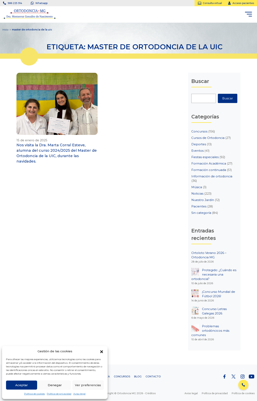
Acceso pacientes (243, 3)
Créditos (150, 393)
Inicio (5, 29)
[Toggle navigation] (248, 15)
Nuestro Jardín (202, 200)
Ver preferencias (88, 385)
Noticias (197, 193)
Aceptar (21, 385)
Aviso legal (79, 393)
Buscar (227, 98)
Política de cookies (34, 393)
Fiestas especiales (205, 157)
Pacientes (198, 206)
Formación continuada (208, 170)
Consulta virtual (212, 3)
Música (196, 187)
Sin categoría (201, 213)
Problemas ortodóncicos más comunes (210, 330)
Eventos (197, 151)
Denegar (55, 385)
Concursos (199, 131)
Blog (138, 376)
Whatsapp (41, 3)
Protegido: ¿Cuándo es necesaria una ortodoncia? (213, 274)
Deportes (198, 144)
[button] (102, 351)
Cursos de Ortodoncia (207, 138)
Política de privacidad (59, 393)
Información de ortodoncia (211, 176)
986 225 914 (15, 3)
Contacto (153, 376)
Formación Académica (208, 163)
